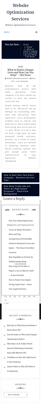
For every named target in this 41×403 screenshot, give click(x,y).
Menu (7, 32)
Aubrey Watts (12, 367)
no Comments (22, 81)
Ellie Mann (11, 344)
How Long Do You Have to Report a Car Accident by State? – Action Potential (21, 270)
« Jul (6, 303)
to (7, 130)
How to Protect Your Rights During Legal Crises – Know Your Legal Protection (20, 284)
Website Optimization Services (20, 12)
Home (20, 67)
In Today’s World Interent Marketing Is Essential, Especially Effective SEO (20, 348)
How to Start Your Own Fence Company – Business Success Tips (19, 177)
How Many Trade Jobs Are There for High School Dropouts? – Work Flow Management (17, 190)
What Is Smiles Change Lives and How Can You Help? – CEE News (20, 72)
